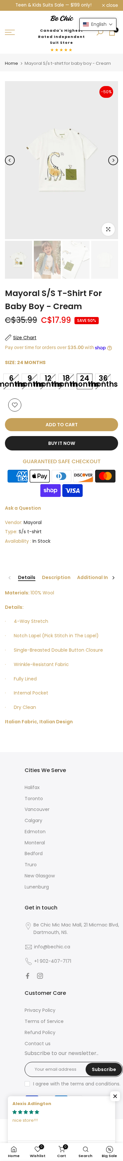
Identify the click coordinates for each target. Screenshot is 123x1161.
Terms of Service (44, 1021)
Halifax (32, 787)
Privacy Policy (40, 1010)
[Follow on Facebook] (28, 976)
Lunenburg (37, 887)
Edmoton (35, 831)
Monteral (35, 842)
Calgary (33, 820)
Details (26, 578)
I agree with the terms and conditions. (76, 1084)
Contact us (38, 1043)
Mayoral (33, 522)
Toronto (34, 798)
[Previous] (10, 160)
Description (56, 578)
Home (11, 63)
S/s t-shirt (30, 531)
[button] (115, 1096)
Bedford (34, 853)
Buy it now (61, 443)
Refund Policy (40, 1032)
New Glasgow (40, 875)
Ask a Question (23, 508)
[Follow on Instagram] (40, 976)
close (111, 5)
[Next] (113, 160)
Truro (31, 864)
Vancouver (37, 809)
